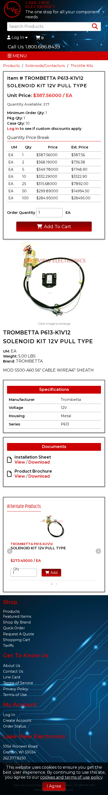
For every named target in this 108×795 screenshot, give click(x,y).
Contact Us (13, 671)
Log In (18, 37)
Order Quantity (21, 212)
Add (54, 572)
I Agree (54, 786)
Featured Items (17, 616)
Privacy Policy (15, 689)
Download (39, 462)
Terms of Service (18, 683)
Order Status (14, 726)
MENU (20, 56)
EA (68, 212)
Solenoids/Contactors (45, 65)
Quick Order (14, 628)
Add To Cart (57, 226)
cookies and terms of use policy (71, 777)
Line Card (11, 677)
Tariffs (8, 645)
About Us (11, 665)
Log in (13, 128)
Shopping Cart (16, 640)
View (20, 462)
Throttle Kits (82, 65)
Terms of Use (15, 694)
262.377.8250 (14, 758)
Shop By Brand (17, 622)
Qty (16, 569)
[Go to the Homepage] (12, 9)
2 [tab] (56, 583)
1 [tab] (51, 583)
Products (11, 65)
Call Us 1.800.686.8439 (34, 47)
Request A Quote (18, 634)
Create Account (17, 720)
